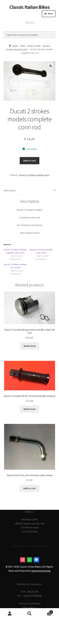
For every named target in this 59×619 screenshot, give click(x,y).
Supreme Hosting (41, 570)
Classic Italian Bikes (29, 7)
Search (29, 613)
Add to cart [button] (29, 488)
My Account (10, 613)
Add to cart (29, 160)
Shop (22, 45)
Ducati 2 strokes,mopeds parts (34, 175)
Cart (45, 611)
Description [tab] (10, 190)
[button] (50, 65)
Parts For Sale (34, 45)
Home (15, 45)
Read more (30, 345)
